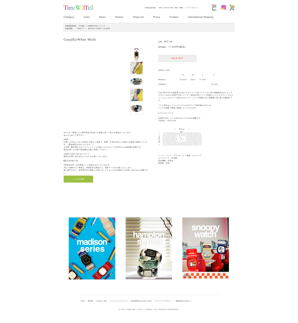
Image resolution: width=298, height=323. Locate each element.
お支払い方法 (102, 301)
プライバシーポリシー (163, 301)
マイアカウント (193, 8)
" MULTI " (80, 28)
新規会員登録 (150, 8)
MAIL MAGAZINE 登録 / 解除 (171, 8)
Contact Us (72, 160)
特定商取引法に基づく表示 (141, 301)
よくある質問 (78, 179)
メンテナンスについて (119, 301)
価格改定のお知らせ (183, 301)
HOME (82, 26)
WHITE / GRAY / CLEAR (99, 28)
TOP (83, 301)
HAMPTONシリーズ (96, 26)
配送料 (90, 301)
